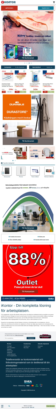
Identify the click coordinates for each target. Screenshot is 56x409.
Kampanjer (40, 346)
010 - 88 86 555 (31, 407)
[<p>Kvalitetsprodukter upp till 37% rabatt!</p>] (42, 152)
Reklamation (10, 350)
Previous (3, 173)
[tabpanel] (28, 36)
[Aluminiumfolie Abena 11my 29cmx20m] (48, 77)
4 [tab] (31, 63)
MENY (2, 407)
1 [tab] (24, 63)
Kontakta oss (27, 346)
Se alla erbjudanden (20, 67)
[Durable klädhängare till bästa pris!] (28, 119)
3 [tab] (29, 63)
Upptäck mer (45, 8)
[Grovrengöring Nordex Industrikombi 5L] (35, 77)
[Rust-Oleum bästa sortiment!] (28, 36)
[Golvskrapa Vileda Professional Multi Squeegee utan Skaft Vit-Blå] (7, 77)
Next (53, 173)
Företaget (9, 346)
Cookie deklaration (11, 354)
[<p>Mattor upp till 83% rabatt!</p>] (14, 152)
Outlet (39, 347)
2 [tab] (27, 63)
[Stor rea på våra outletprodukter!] (28, 270)
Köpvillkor (9, 349)
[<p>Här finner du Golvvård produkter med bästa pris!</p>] (28, 206)
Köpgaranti (9, 352)
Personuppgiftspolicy (12, 355)
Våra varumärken (11, 347)
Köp (36, 91)
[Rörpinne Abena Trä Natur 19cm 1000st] (20, 77)
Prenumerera (31, 338)
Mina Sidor (26, 347)
